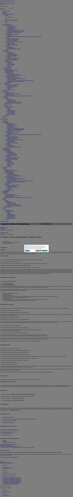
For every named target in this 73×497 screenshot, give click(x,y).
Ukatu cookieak (38, 250)
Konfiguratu (27, 250)
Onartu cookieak (44, 250)
